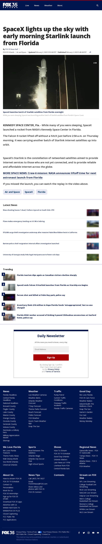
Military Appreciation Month (11, 436)
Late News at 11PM (62, 462)
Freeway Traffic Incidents (60, 404)
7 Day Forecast (34, 406)
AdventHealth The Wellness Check (86, 405)
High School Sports (36, 464)
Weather (33, 391)
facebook (79, 533)
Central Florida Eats (62, 468)
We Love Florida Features (9, 451)
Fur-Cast (82, 415)
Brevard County (9, 406)
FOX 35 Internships (10, 493)
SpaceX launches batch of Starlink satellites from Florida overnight (33, 112)
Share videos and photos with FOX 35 (36, 488)
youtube (93, 533)
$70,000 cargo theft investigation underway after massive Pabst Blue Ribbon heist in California (40, 232)
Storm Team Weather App (37, 422)
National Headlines (10, 403)
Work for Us (8, 490)
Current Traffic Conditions (60, 399)
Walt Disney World (10, 459)
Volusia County (9, 427)
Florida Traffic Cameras (63, 408)
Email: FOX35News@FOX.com (37, 482)
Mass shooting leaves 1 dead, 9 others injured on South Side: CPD (28, 210)
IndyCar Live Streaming (88, 496)
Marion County (9, 415)
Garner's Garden (86, 412)
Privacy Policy (53, 369)
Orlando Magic (34, 456)
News (6, 391)
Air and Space (21, 52)
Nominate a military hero (11, 431)
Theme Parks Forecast (37, 409)
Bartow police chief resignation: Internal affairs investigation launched (31, 243)
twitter (84, 533)
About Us (8, 474)
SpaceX (29, 191)
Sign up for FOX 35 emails (10, 497)
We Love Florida (86, 395)
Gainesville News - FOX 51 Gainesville (88, 451)
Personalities (8, 487)
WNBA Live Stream (87, 509)
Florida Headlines (10, 395)
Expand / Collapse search (97, 5)
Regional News (87, 446)
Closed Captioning (10, 514)
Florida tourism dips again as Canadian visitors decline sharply (47, 275)
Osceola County (9, 421)
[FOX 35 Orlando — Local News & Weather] (11, 5)
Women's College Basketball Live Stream (88, 505)
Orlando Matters (60, 459)
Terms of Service (52, 371)
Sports (32, 446)
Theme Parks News (11, 456)
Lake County (8, 412)
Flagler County (9, 409)
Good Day (84, 391)
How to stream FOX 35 (12, 478)
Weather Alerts (34, 398)
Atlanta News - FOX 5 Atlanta (88, 462)
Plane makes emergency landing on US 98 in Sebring (24, 221)
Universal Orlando (10, 465)
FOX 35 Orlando (8, 52)
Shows (57, 446)
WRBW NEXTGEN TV (11, 508)
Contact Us (7, 484)
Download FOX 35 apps (12, 502)
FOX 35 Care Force (87, 398)
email (98, 533)
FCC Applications (9, 520)
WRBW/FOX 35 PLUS (11, 511)
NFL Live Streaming (87, 481)
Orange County (9, 418)
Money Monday (85, 421)
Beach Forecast (34, 412)
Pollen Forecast (34, 415)
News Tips (34, 474)
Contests (59, 474)
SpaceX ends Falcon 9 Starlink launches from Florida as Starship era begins (52, 285)
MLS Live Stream (86, 512)
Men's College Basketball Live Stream (88, 500)
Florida (41, 191)
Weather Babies (85, 401)
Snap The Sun (34, 426)
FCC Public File (9, 517)
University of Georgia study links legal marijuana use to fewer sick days (31, 254)
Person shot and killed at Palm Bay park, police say (41, 295)
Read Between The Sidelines (36, 451)
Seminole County (10, 424)
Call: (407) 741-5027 (36, 478)
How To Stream (60, 450)
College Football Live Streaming (87, 485)
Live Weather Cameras (37, 395)
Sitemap (6, 440)
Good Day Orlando (61, 456)
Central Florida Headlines (9, 399)
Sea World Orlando (10, 462)
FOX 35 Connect (35, 492)
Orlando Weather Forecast (35, 402)
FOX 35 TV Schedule (62, 453)
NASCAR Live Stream (87, 493)
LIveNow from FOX (62, 465)
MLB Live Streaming (87, 490)
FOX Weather (33, 418)
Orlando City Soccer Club (36, 460)
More (59, 5)
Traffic (57, 391)
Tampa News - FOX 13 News (88, 457)
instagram (89, 533)
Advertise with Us (10, 505)
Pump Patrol (59, 395)
